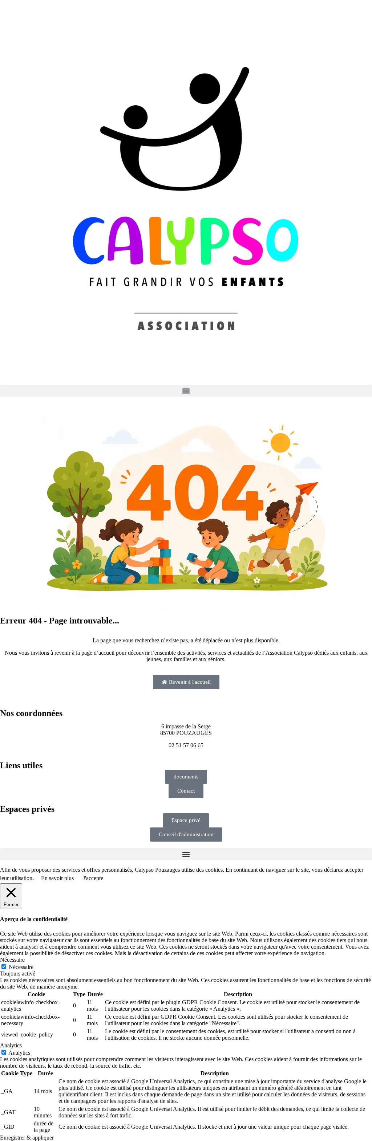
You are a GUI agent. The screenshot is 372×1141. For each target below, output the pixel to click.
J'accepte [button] (93, 878)
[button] (186, 391)
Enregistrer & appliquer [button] (27, 1137)
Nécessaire (21, 967)
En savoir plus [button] (57, 878)
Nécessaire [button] (12, 960)
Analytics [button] (11, 1045)
